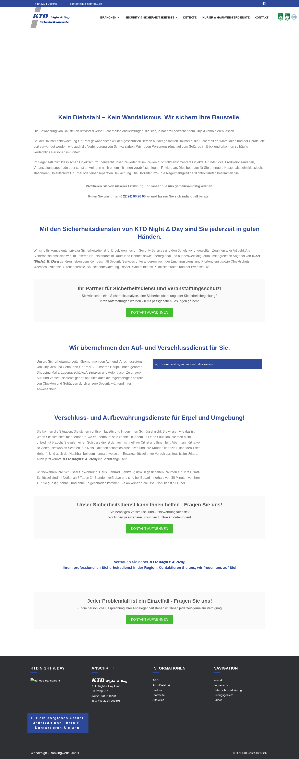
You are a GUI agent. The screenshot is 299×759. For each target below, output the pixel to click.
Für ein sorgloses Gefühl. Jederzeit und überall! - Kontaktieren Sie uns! (58, 723)
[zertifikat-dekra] (281, 17)
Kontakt (218, 680)
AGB (155, 680)
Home (105, 71)
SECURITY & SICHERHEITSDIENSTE (149, 17)
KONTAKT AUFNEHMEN (149, 312)
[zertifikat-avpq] (294, 17)
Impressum (221, 685)
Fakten (218, 699)
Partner (157, 690)
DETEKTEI (190, 17)
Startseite (159, 695)
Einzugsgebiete (123, 71)
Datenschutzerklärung (228, 690)
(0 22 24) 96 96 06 (132, 196)
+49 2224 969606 (46, 3)
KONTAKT (261, 17)
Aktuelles (158, 699)
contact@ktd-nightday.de (86, 3)
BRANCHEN (108, 17)
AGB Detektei (161, 685)
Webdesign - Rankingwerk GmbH (55, 753)
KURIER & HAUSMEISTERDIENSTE (226, 17)
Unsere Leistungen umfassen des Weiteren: (187, 364)
